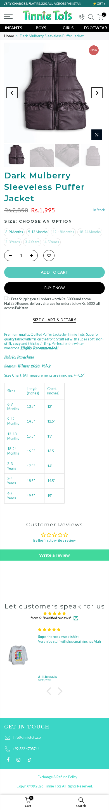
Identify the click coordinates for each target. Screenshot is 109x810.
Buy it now (54, 288)
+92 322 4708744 (26, 749)
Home (9, 36)
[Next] (97, 92)
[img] (54, 613)
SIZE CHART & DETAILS (54, 320)
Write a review (54, 555)
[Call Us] (81, 17)
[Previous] (12, 92)
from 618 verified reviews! (51, 618)
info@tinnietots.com (28, 737)
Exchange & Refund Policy (57, 777)
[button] (50, 691)
